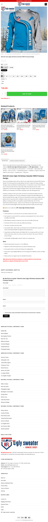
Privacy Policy (4, 485)
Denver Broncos (4, 368)
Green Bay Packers (5, 399)
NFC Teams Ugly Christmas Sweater (13, 54)
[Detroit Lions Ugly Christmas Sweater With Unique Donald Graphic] (40, 115)
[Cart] (46, 4)
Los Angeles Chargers (6, 375)
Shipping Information (6, 501)
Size (2, 73)
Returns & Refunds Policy (7, 483)
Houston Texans (5, 357)
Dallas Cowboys (4, 384)
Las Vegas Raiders (5, 373)
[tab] (5, 160)
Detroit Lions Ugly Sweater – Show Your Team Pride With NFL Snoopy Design (8, 127)
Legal (2, 509)
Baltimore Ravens (5, 341)
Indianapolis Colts (5, 360)
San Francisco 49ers (5, 426)
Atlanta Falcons (4, 410)
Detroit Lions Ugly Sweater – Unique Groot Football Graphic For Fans (7, 151)
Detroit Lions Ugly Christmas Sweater (31, 54)
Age (2, 64)
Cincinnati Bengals (5, 344)
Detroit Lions (4, 397)
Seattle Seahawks (5, 428)
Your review (6, 288)
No (3, 83)
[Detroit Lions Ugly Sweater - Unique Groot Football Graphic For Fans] (8, 140)
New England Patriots (6, 336)
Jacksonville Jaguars (6, 362)
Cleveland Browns (5, 346)
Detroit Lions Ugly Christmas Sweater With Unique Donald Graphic (38, 127)
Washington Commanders (7, 391)
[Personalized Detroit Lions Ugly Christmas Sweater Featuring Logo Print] (24, 115)
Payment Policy (4, 504)
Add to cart (26, 94)
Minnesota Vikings (5, 402)
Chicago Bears (4, 394)
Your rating (5, 282)
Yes (3, 81)
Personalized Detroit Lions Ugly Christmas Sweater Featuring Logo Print (23, 127)
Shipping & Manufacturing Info (17, 160)
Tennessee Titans (5, 365)
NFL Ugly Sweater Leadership (8, 512)
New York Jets (4, 338)
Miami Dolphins (4, 333)
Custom (3, 79)
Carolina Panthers (5, 413)
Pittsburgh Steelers (5, 349)
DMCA (2, 507)
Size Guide (3, 480)
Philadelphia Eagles (5, 389)
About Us (3, 477)
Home (2, 54)
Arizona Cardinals (5, 421)
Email (4, 306)
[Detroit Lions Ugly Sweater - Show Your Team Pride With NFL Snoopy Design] (8, 115)
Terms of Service (5, 488)
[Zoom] (2, 51)
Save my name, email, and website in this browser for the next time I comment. (23, 312)
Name (4, 299)
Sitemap (3, 491)
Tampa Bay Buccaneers (6, 418)
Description (5, 160)
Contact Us (3, 499)
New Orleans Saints (5, 415)
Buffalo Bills (3, 331)
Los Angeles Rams (5, 423)
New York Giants (5, 386)
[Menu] (2, 4)
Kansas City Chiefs (5, 370)
